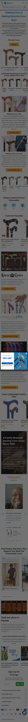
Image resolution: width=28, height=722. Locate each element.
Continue (7, 363)
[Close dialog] (26, 353)
